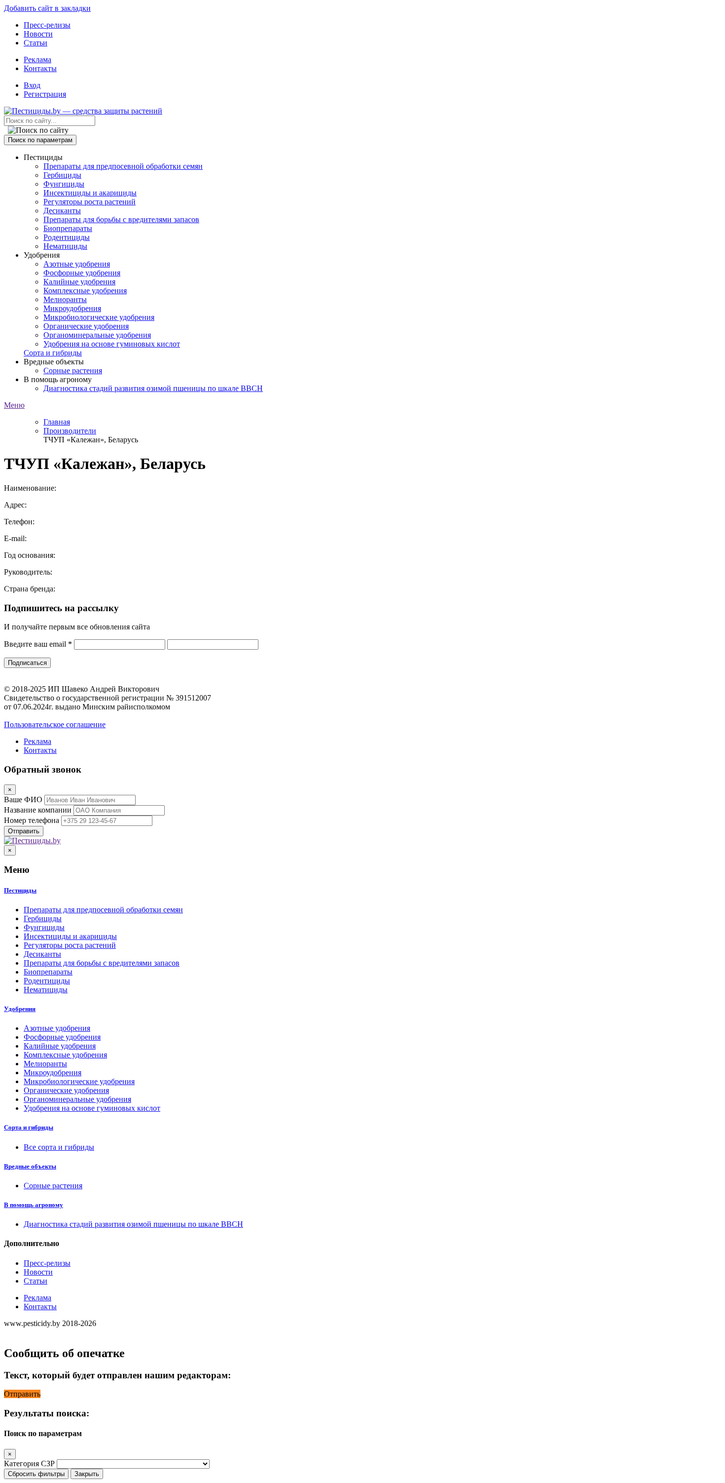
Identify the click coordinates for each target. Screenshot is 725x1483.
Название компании (38, 810)
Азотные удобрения (76, 264)
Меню (14, 405)
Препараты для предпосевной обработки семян (123, 166)
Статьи (35, 43)
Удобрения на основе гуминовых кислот (111, 344)
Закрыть (86, 1474)
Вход (32, 85)
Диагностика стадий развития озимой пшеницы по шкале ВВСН (153, 388)
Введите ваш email (38, 644)
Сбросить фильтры (36, 1474)
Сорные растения (72, 370)
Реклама (37, 59)
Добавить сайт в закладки (47, 8)
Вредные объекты (30, 1166)
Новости (38, 34)
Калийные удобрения (79, 281)
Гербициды (62, 175)
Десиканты (62, 210)
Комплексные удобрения (85, 290)
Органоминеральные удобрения (97, 335)
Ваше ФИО (23, 799)
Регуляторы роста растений (89, 201)
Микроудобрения (72, 308)
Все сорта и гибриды (59, 1147)
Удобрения (20, 1009)
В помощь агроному (33, 1205)
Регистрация (45, 94)
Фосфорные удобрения (81, 273)
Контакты (40, 68)
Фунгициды (63, 184)
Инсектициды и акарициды (90, 193)
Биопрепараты (67, 228)
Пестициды (20, 890)
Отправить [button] (22, 1394)
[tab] (362, 891)
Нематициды (65, 246)
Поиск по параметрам (40, 140)
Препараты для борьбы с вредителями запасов (121, 219)
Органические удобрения (86, 326)
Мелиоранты (65, 299)
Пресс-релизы (47, 25)
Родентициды (66, 237)
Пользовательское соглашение (55, 724)
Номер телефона (31, 820)
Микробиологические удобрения (98, 317)
